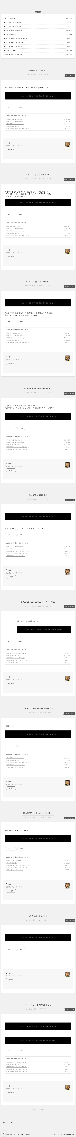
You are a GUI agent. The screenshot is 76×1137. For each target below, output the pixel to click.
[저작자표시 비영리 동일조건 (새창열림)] (28, 107)
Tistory (61, 1134)
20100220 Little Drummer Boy (13, 30)
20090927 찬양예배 (10, 50)
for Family (14, 115)
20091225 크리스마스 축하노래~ (14, 42)
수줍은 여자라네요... (10, 18)
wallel (72, 1134)
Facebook (16, 1134)
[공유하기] (12, 107)
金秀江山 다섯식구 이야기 (14, 145)
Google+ (27, 1134)
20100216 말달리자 (10, 34)
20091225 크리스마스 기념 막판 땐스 (15, 38)
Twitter (11, 1134)
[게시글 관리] (14, 107)
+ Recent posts (7, 1122)
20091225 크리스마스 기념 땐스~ (14, 46)
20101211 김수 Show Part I (12, 26)
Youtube (22, 1134)
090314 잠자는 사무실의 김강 (13, 54)
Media (8, 115)
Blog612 (9, 143)
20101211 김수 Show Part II (12, 22)
